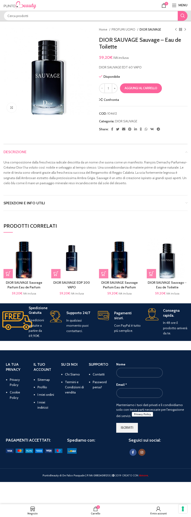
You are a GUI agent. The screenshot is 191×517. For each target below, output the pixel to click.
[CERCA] (183, 16)
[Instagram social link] (141, 452)
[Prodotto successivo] (185, 29)
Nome (120, 364)
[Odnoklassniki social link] (140, 129)
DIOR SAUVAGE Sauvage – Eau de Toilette (167, 284)
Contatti (99, 374)
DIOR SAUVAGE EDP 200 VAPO (71, 284)
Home (103, 29)
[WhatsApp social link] (146, 129)
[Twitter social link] (118, 129)
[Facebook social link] (112, 129)
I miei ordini (46, 395)
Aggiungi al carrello (141, 88)
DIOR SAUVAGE (150, 29)
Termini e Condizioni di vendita (74, 387)
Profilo (42, 387)
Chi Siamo (72, 374)
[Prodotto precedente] (176, 29)
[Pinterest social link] (130, 129)
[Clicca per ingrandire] (11, 107)
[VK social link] (152, 129)
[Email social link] (124, 129)
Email (121, 384)
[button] (8, 273)
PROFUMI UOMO (124, 29)
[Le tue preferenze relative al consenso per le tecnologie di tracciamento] (182, 508)
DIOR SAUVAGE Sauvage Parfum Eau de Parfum (24, 284)
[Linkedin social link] (135, 129)
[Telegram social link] (158, 129)
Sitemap (44, 380)
